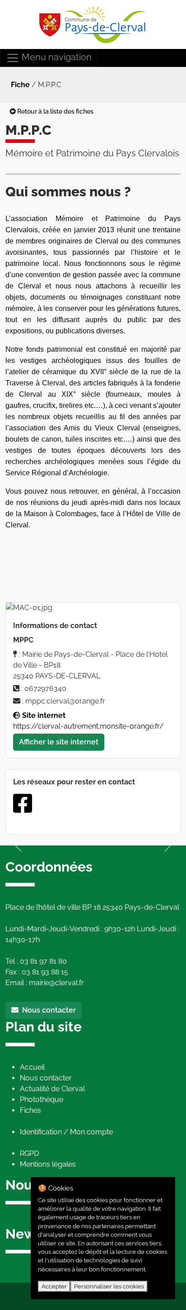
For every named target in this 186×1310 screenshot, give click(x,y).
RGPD (29, 1153)
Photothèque (41, 1099)
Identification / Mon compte (66, 1132)
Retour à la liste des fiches (54, 111)
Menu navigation (55, 57)
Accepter (54, 1286)
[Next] (167, 845)
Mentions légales (48, 1164)
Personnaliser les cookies (109, 1286)
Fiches (30, 1110)
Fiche (20, 84)
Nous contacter (47, 1010)
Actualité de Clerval (52, 1088)
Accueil (32, 1067)
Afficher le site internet (58, 742)
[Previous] (18, 845)
